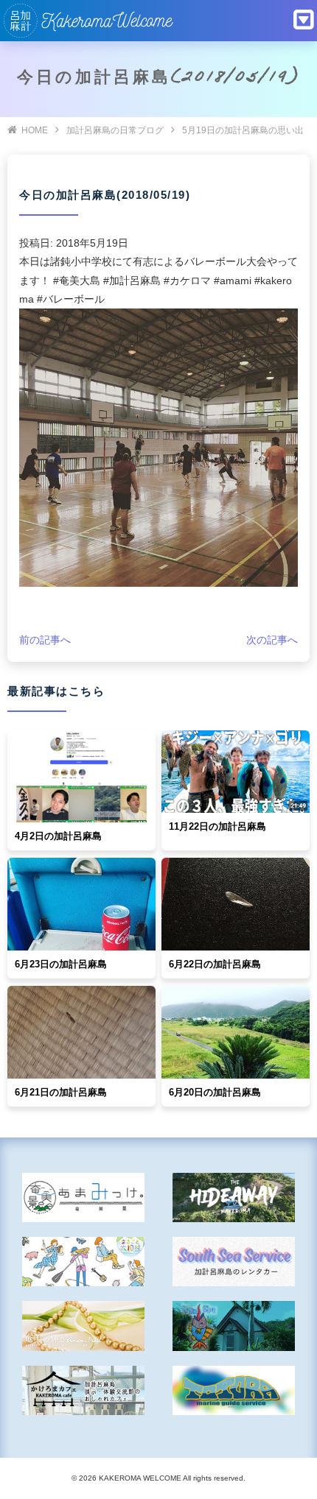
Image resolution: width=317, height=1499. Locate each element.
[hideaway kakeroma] (234, 1197)
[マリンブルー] (234, 1325)
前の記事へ (45, 640)
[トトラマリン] (234, 1390)
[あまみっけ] (83, 1197)
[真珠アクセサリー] (83, 1325)
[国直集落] (83, 1261)
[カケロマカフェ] (83, 1390)
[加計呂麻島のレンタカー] (234, 1261)
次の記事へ (272, 640)
